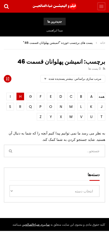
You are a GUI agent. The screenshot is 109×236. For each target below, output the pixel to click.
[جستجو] (6, 6)
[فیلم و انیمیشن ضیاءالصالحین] (54, 6)
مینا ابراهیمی (54, 30)
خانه (102, 43)
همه (101, 96)
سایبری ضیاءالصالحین (36, 224)
